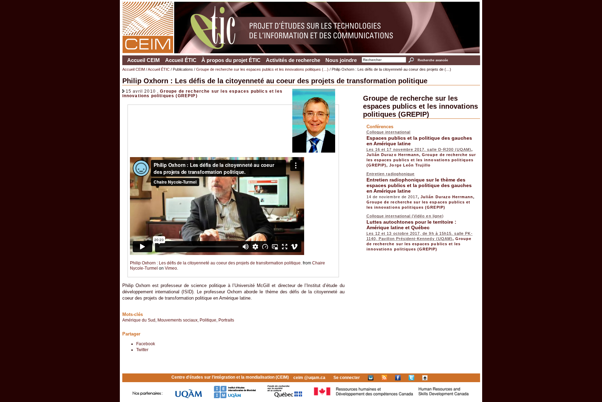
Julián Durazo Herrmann (392, 155)
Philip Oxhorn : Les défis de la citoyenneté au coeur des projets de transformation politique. (216, 263)
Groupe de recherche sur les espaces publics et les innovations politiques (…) (262, 69)
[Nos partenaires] (147, 397)
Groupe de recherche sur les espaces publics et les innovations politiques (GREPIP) (420, 106)
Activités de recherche (293, 60)
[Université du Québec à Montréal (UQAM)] (188, 397)
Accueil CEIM (143, 60)
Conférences (379, 126)
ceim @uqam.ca (309, 377)
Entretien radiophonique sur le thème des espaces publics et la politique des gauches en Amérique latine (419, 185)
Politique (208, 320)
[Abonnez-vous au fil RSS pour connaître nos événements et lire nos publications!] (384, 377)
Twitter (142, 349)
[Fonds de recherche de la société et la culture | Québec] (284, 397)
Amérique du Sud (138, 320)
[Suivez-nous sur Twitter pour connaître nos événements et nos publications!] (411, 377)
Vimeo (171, 268)
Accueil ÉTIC (180, 60)
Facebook (145, 343)
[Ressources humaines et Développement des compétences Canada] (391, 397)
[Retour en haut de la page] (425, 377)
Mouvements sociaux (177, 320)
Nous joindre (341, 60)
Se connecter (346, 377)
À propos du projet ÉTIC (231, 60)
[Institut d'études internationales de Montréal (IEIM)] (235, 397)
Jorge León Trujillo (410, 165)
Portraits (226, 320)
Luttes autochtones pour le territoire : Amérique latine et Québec (411, 224)
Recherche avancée (433, 60)
